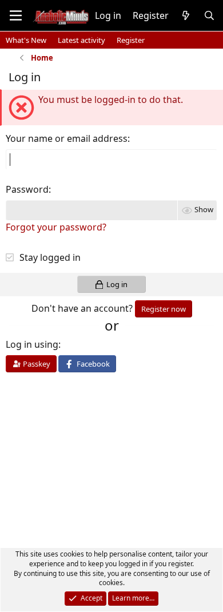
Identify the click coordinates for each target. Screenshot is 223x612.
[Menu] (15, 15)
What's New (26, 40)
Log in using (32, 344)
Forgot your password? (56, 227)
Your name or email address (67, 138)
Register (131, 40)
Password (27, 189)
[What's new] (186, 15)
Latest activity (81, 40)
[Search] (209, 15)
